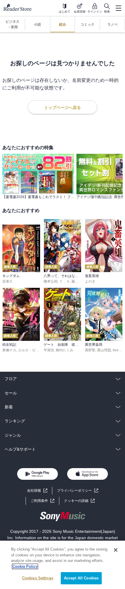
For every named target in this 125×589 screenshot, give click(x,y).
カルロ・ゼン (28, 350)
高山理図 (104, 350)
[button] (79, 501)
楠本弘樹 (51, 281)
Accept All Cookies (81, 578)
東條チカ (9, 350)
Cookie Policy (25, 566)
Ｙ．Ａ (64, 281)
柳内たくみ (64, 350)
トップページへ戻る (62, 107)
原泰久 (7, 281)
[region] (62, 565)
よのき (90, 281)
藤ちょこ (78, 281)
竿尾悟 (49, 350)
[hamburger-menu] (118, 8)
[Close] (115, 550)
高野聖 (90, 350)
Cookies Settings (37, 578)
